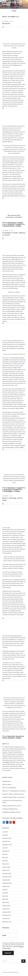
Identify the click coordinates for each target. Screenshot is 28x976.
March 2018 (5, 902)
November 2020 (6, 838)
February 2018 (6, 905)
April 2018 (5, 899)
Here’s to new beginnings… (9, 787)
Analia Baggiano (8, 491)
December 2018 (6, 873)
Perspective (6, 23)
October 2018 (6, 880)
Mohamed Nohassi (9, 226)
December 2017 (6, 912)
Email (4, 935)
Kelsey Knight (8, 489)
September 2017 (6, 921)
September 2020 (7, 844)
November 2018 (6, 876)
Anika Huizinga (12, 222)
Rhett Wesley (11, 488)
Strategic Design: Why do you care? (11, 805)
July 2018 (4, 889)
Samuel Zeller (11, 736)
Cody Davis (11, 738)
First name (5, 928)
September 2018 (7, 883)
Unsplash (20, 222)
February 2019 (6, 867)
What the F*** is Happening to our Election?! (14, 791)
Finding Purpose (6, 781)
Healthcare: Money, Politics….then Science (13, 797)
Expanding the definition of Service (11, 812)
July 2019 (4, 854)
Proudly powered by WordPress (10, 972)
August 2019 (5, 851)
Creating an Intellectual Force (10, 809)
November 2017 (6, 915)
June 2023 (5, 832)
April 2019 (5, 860)
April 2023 (5, 835)
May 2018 (5, 896)
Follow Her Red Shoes (11, 3)
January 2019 (5, 870)
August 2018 (5, 886)
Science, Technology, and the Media (12, 499)
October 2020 (6, 841)
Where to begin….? (7, 784)
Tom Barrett (11, 224)
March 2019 (5, 864)
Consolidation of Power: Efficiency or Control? (14, 234)
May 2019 (5, 857)
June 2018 (5, 893)
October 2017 (6, 918)
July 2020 (4, 848)
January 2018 (5, 909)
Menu (14, 11)
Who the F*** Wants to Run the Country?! (13, 794)
